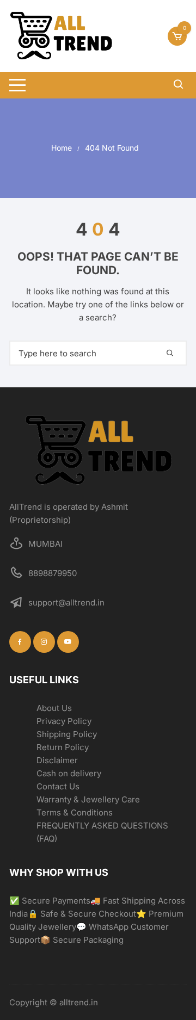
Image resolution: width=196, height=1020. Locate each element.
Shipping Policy (66, 734)
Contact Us (57, 786)
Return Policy (62, 747)
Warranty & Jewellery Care (88, 799)
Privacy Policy (63, 721)
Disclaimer (57, 760)
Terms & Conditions (74, 812)
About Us (54, 708)
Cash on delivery (68, 773)
